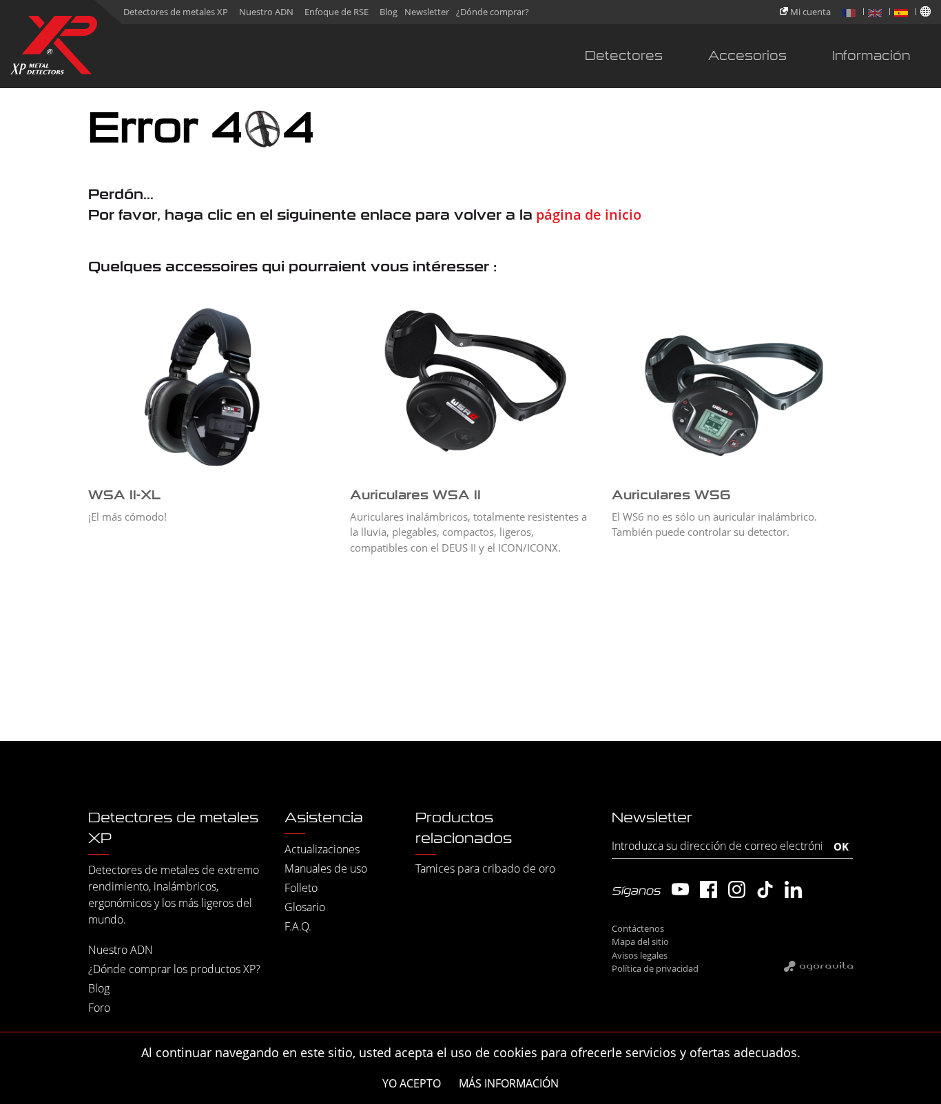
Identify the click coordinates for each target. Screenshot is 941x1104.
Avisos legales (640, 955)
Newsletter (426, 12)
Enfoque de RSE (336, 12)
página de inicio (586, 214)
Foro (99, 1007)
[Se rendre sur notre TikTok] (765, 889)
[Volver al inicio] (53, 48)
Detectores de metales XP (175, 12)
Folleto (301, 887)
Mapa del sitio (640, 941)
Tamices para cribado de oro (485, 868)
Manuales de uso (326, 868)
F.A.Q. (298, 926)
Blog (388, 12)
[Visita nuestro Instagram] (736, 889)
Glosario (305, 907)
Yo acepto (411, 1083)
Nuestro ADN (266, 12)
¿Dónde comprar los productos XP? (174, 969)
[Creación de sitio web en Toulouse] (818, 965)
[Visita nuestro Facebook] (708, 889)
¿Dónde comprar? (492, 12)
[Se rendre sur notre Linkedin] (793, 889)
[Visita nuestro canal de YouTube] (680, 889)
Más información (509, 1083)
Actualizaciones (322, 849)
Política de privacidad (655, 968)
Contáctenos (638, 928)
